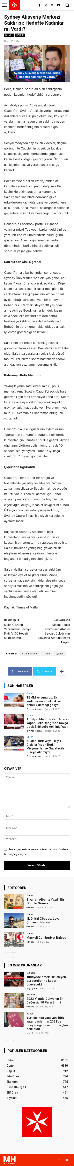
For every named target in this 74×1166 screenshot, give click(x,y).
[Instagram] (46, 5)
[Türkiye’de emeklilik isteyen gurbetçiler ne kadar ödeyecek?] (14, 979)
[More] (62, 671)
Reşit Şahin (32, 988)
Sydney (59, 653)
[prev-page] (6, 955)
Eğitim (30, 737)
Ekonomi (31, 973)
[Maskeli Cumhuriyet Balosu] (14, 939)
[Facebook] (39, 5)
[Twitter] (52, 5)
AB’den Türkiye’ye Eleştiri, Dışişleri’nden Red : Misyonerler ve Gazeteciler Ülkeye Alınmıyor (46, 746)
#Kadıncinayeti (30, 653)
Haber (20, 35)
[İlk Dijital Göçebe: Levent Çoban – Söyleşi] (14, 920)
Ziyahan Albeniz (35, 709)
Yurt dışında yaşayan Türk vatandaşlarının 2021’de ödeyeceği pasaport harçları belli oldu (47, 1023)
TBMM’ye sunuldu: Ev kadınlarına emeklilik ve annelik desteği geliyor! (44, 701)
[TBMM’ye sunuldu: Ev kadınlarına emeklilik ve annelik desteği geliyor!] (14, 699)
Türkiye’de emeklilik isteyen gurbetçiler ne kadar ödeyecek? (46, 980)
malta (47, 653)
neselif (30, 1033)
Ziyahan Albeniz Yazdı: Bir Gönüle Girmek (45, 901)
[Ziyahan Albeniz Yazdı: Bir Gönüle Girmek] (14, 901)
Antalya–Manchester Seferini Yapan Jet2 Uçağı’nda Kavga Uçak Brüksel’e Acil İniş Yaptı (48, 723)
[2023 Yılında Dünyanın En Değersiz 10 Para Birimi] (14, 1000)
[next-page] (13, 955)
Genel (9, 35)
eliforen (30, 907)
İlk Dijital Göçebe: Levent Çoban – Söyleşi (44, 920)
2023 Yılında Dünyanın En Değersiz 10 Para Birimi (45, 1000)
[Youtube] (58, 5)
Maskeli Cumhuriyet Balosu (46, 938)
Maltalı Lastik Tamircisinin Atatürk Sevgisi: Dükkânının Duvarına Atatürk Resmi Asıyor (54, 633)
